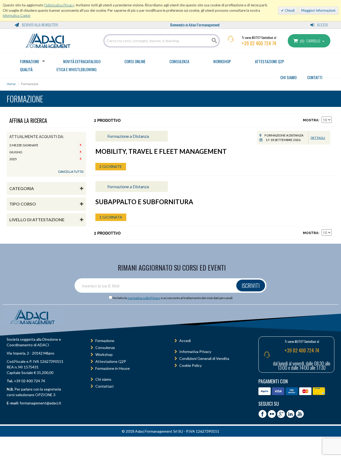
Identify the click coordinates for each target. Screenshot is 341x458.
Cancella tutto (70, 171)
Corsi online (134, 61)
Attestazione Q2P (269, 61)
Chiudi (289, 10)
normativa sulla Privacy (144, 298)
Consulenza (179, 61)
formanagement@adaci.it (40, 403)
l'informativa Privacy (59, 5)
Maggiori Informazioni (318, 10)
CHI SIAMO (288, 77)
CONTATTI (314, 77)
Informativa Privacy (195, 351)
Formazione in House (112, 368)
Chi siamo (103, 379)
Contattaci (104, 386)
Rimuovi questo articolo (80, 144)
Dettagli (318, 138)
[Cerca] (214, 40)
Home (11, 84)
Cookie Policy (190, 365)
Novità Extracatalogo (81, 61)
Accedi (322, 24)
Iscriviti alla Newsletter (39, 24)
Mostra (310, 120)
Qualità (26, 69)
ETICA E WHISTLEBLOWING (76, 69)
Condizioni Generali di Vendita (204, 358)
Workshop (222, 61)
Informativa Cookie (16, 15)
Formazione (29, 61)
